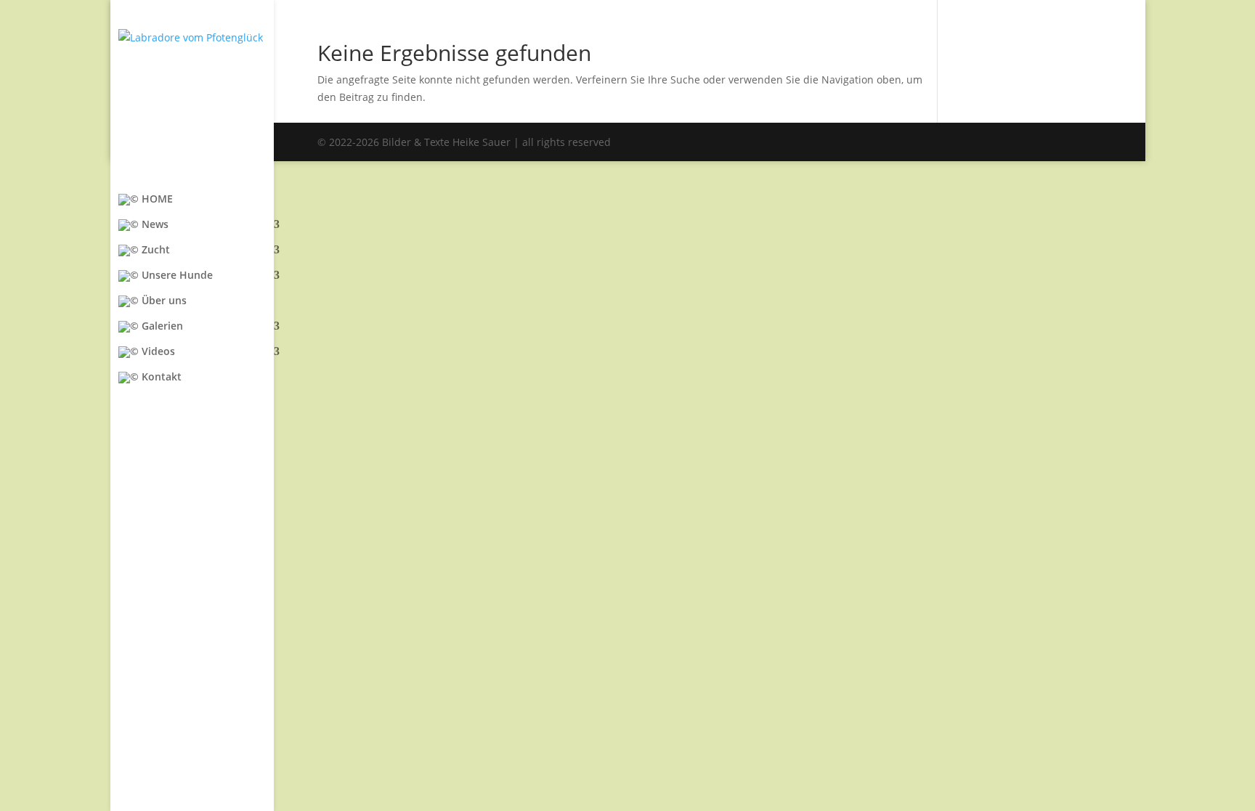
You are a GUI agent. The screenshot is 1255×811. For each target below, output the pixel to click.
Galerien (161, 327)
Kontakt (160, 377)
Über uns (163, 301)
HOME (156, 199)
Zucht (154, 250)
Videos (157, 352)
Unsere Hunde (176, 276)
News (153, 225)
